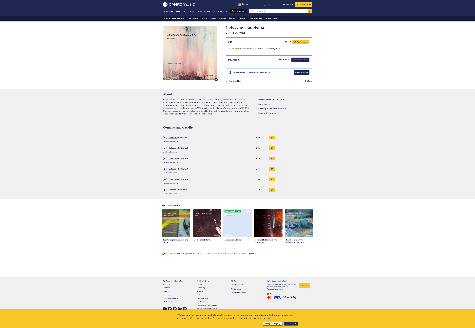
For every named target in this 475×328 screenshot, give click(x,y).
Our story (166, 295)
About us (166, 284)
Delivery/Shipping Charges (207, 305)
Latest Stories (271, 18)
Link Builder (201, 302)
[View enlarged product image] (190, 53)
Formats (232, 18)
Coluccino (173, 137)
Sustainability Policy (170, 298)
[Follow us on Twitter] (170, 308)
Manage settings (271, 324)
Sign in (270, 4)
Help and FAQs (202, 298)
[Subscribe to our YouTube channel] (185, 308)
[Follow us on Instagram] (180, 308)
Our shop (166, 291)
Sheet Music (196, 11)
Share (309, 81)
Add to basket (302, 42)
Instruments (220, 11)
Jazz (178, 11)
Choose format (299, 60)
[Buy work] (272, 137)
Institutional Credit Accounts (207, 309)
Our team (166, 288)
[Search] (310, 11)
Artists (204, 18)
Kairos (267, 104)
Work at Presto (168, 302)
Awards (243, 18)
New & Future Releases (174, 18)
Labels (213, 18)
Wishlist (289, 4)
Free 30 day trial (301, 72)
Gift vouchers (202, 295)
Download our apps (238, 293)
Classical (168, 11)
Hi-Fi (185, 11)
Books (207, 11)
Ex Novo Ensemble (170, 141)
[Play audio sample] (165, 137)
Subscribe (304, 286)
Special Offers (255, 18)
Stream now (239, 72)
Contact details (237, 284)
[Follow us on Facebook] (165, 308)
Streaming (239, 11)
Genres (222, 18)
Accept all (292, 324)
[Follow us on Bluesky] (175, 308)
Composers (193, 18)
